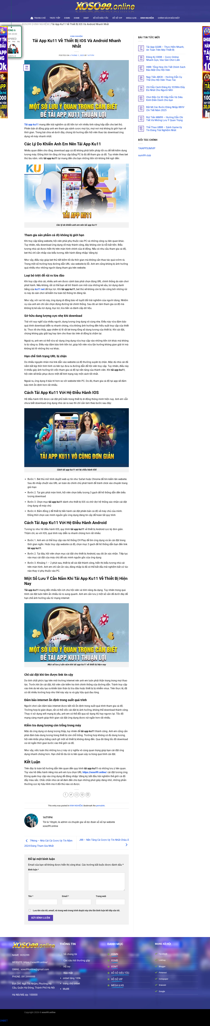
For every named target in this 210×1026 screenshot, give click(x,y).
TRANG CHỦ (40, 18)
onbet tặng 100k (72, 978)
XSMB (76, 18)
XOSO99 (24, 955)
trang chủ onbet (71, 983)
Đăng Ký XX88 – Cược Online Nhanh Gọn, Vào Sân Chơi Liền (163, 58)
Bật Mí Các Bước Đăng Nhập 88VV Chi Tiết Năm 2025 (165, 109)
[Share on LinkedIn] (87, 794)
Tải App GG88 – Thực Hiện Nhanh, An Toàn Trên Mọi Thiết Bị (165, 48)
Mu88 (66, 988)
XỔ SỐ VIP (117, 18)
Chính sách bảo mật (169, 18)
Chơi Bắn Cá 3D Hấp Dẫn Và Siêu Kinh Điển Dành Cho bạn (164, 99)
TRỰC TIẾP (55, 18)
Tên (30, 896)
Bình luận (33, 869)
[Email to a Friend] (76, 794)
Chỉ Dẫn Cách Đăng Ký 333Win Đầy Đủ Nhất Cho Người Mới (165, 89)
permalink (100, 805)
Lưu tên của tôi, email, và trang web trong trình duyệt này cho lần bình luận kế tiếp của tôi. (76, 910)
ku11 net (40, 289)
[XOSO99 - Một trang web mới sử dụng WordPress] (105, 7)
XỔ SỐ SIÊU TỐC (101, 18)
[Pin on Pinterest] (82, 794)
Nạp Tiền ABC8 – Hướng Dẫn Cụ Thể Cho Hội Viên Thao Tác (164, 78)
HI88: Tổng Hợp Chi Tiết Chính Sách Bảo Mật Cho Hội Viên (165, 68)
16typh (90, 55)
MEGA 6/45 (131, 18)
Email (65, 896)
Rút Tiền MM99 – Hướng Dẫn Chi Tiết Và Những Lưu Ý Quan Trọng (164, 119)
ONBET (4, 1020)
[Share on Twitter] (71, 794)
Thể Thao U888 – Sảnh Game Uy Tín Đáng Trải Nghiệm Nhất (164, 129)
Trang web (101, 896)
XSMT (86, 18)
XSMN (67, 18)
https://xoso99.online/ (95, 772)
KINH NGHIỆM (147, 18)
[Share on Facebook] (65, 794)
